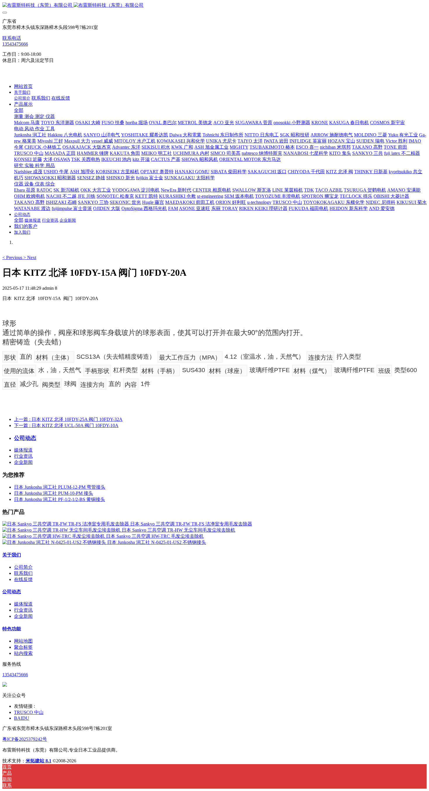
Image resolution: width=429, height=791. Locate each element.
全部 (18, 110)
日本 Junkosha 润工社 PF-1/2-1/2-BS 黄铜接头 (59, 499)
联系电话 (11, 38)
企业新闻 (23, 462)
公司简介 (23, 567)
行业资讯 (23, 456)
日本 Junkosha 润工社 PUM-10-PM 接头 (53, 493)
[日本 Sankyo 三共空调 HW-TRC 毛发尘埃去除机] (54, 536)
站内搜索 (23, 653)
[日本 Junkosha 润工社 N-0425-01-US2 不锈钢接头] (54, 542)
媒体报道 (23, 449)
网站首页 (23, 86)
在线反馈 (23, 579)
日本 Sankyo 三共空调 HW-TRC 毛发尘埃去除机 (155, 536)
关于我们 (11, 554)
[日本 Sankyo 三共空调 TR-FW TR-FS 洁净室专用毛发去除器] (66, 523)
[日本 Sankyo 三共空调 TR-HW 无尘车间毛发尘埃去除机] (62, 530)
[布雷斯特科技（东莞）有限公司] (214, 5)
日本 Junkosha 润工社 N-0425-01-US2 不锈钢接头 (156, 542)
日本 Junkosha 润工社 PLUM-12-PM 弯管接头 (59, 487)
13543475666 (15, 43)
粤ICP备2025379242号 (24, 739)
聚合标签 (23, 647)
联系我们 (23, 573)
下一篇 (66, 425)
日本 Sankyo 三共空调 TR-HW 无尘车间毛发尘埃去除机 (178, 530)
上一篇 (68, 419)
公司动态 (11, 591)
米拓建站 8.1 (38, 760)
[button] (12, 257)
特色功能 (11, 628)
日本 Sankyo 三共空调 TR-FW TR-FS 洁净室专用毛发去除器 (191, 523)
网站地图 (23, 641)
